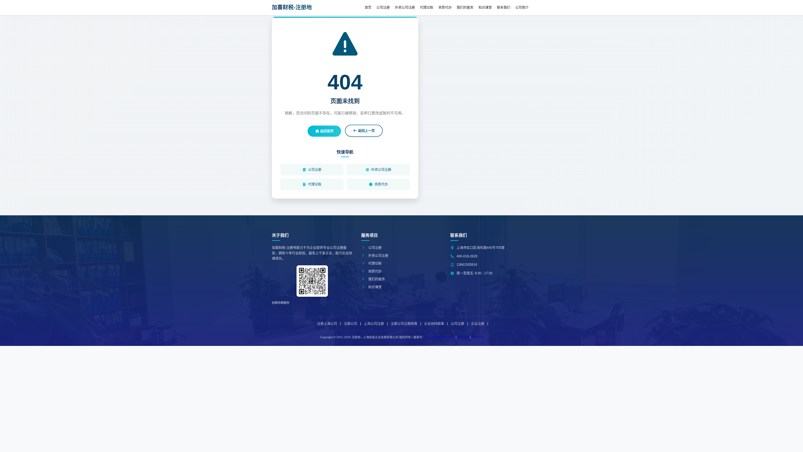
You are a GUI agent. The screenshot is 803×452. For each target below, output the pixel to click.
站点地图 (477, 337)
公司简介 (522, 7)
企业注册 (477, 323)
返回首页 (326, 131)
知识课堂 (485, 7)
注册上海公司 (327, 323)
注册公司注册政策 (404, 323)
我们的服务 (465, 7)
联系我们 (503, 7)
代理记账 (426, 7)
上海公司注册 (374, 323)
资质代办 (445, 7)
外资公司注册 (405, 7)
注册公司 (350, 323)
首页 (368, 7)
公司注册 (383, 7)
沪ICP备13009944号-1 (440, 337)
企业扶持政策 (434, 323)
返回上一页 (366, 130)
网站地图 (463, 337)
